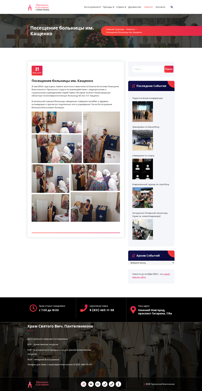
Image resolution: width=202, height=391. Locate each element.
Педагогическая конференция (147, 98)
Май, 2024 (37, 70)
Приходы (107, 7)
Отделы (120, 7)
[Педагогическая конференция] (142, 111)
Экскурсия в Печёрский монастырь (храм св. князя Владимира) (150, 215)
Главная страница (115, 29)
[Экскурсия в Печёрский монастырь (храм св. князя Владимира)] (142, 229)
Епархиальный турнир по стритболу (150, 184)
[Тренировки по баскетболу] (142, 140)
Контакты (160, 7)
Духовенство (134, 7)
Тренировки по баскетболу (145, 126)
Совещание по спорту (143, 155)
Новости (148, 7)
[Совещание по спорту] (142, 169)
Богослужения (91, 7)
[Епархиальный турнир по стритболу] (142, 197)
